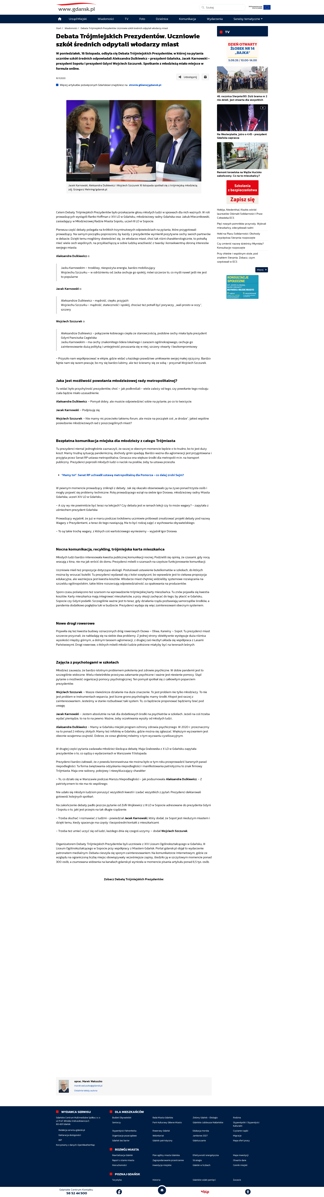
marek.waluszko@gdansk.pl (88, 1085)
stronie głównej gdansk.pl (145, 85)
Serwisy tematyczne (247, 19)
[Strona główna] (59, 19)
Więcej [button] (260, 270)
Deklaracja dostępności (70, 1135)
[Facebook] (119, 1192)
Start (58, 28)
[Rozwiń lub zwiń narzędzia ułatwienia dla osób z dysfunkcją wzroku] (248, 1192)
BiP (60, 1140)
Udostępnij (190, 77)
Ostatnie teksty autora (85, 1090)
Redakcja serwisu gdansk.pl (72, 1130)
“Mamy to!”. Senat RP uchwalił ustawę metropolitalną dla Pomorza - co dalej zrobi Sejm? (122, 475)
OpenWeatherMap (86, 1145)
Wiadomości (71, 28)
